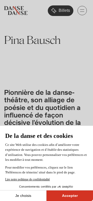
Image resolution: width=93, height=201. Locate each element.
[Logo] (15, 10)
